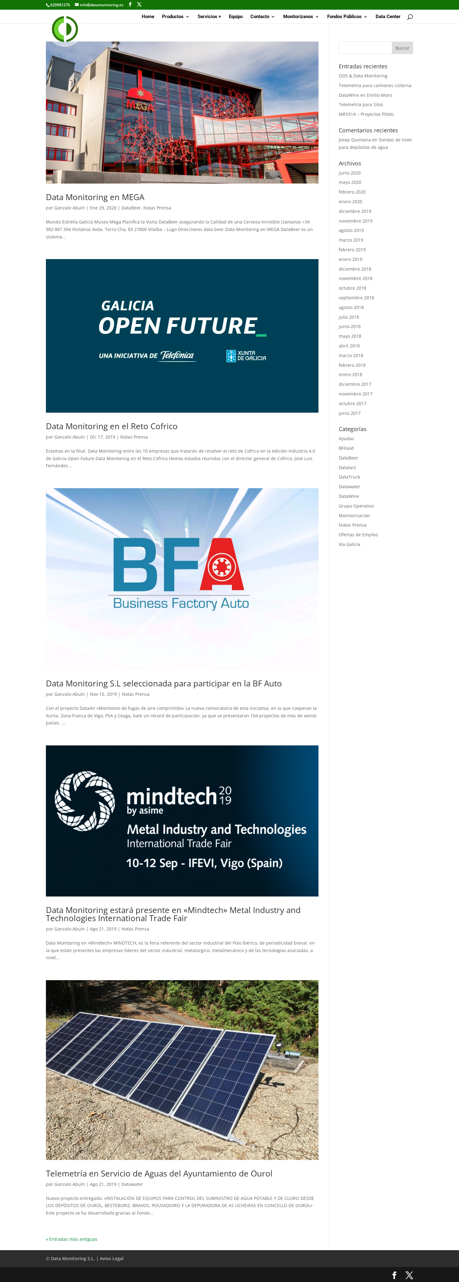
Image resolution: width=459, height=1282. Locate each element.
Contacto (259, 16)
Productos (173, 16)
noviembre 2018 (356, 278)
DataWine (349, 496)
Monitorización (354, 515)
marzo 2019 (351, 240)
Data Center (388, 16)
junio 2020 (350, 173)
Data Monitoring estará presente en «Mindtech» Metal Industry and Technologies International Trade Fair (173, 914)
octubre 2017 (352, 403)
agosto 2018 (351, 307)
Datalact (347, 467)
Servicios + (209, 16)
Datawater (132, 1184)
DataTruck (349, 477)
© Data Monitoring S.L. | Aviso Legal (85, 1258)
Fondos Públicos (344, 16)
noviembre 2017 (356, 394)
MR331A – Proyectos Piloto (366, 114)
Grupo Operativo (356, 506)
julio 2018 (349, 317)
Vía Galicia (349, 544)
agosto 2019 (351, 230)
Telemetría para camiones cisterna (375, 85)
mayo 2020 (350, 182)
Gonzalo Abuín (69, 208)
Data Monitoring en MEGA (95, 197)
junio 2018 (350, 326)
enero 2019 (350, 259)
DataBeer (131, 208)
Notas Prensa (157, 208)
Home (148, 16)
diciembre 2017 (355, 384)
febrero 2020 (352, 192)
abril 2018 (349, 346)
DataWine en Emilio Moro (365, 95)
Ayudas (346, 438)
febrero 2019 (352, 250)
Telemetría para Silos (361, 104)
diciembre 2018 (355, 269)
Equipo (236, 16)
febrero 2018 (352, 365)
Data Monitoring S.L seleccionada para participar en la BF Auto (164, 683)
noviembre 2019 (356, 221)
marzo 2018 (351, 355)
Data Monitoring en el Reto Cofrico (112, 426)
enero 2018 (350, 374)
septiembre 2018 (356, 298)
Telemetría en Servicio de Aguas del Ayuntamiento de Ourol (159, 1173)
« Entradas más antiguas (71, 1239)
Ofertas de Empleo (358, 535)
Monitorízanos (298, 16)
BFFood (346, 448)
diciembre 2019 (355, 211)
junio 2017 (350, 413)
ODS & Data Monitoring (363, 76)
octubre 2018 (352, 288)
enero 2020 (350, 201)
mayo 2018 (350, 336)
